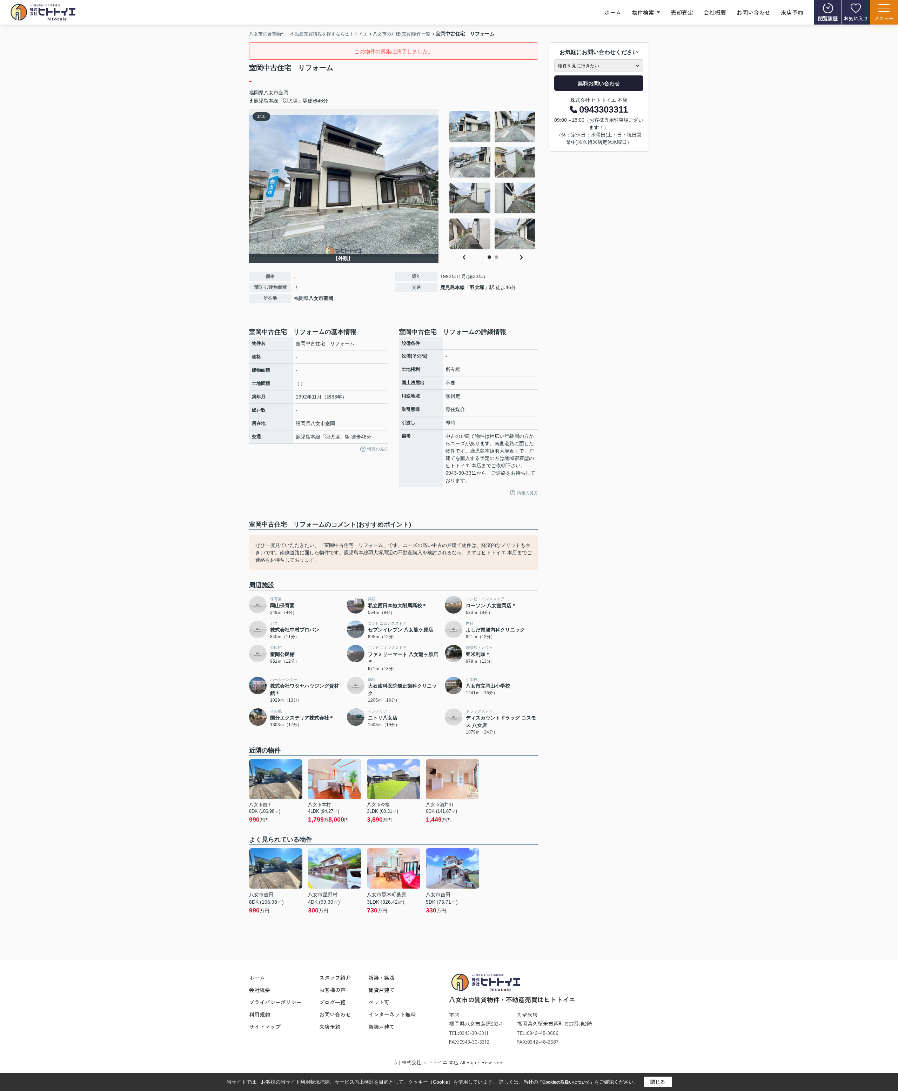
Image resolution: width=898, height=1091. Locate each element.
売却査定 (682, 12)
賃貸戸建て (381, 989)
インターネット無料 (392, 1014)
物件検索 (643, 12)
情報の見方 (377, 449)
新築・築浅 (381, 977)
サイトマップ (265, 1026)
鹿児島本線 (452, 287)
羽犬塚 (477, 287)
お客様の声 (332, 989)
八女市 (271, 92)
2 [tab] (496, 257)
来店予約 (792, 12)
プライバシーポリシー (275, 1002)
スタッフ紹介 (335, 977)
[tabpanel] (492, 180)
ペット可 (378, 1002)
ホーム (612, 12)
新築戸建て (381, 1026)
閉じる (657, 1082)
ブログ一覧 (332, 1002)
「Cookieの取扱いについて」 (566, 1082)
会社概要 (715, 12)
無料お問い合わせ (599, 83)
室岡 (283, 92)
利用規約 (259, 1014)
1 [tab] (489, 257)
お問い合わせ (753, 12)
